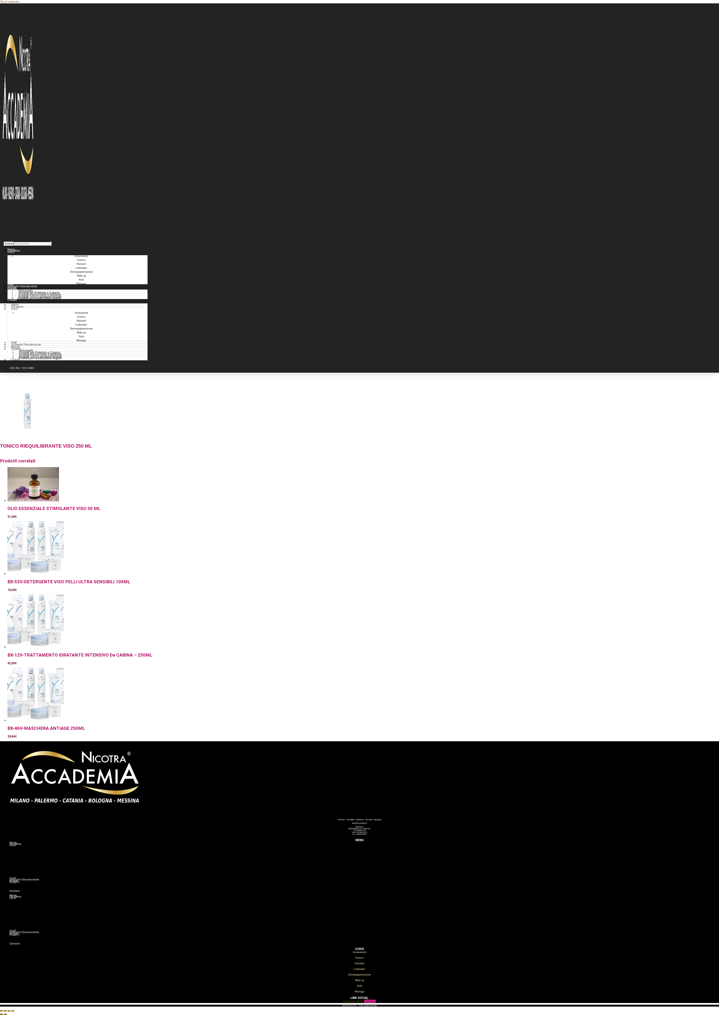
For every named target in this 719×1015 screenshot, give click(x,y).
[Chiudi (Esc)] (12, 1010)
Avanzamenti (367, 849)
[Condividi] (8, 1010)
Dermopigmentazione (367, 864)
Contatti (12, 299)
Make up (367, 868)
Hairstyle (367, 857)
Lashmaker (367, 860)
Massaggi (81, 283)
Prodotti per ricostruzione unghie (39, 298)
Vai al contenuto (9, 1)
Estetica (367, 853)
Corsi (10, 252)
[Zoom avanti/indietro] (1, 1010)
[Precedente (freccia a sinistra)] (1, 1014)
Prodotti (12, 288)
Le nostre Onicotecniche (26, 344)
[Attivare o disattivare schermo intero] (5, 1010)
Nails (367, 872)
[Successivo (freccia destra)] (5, 1014)
